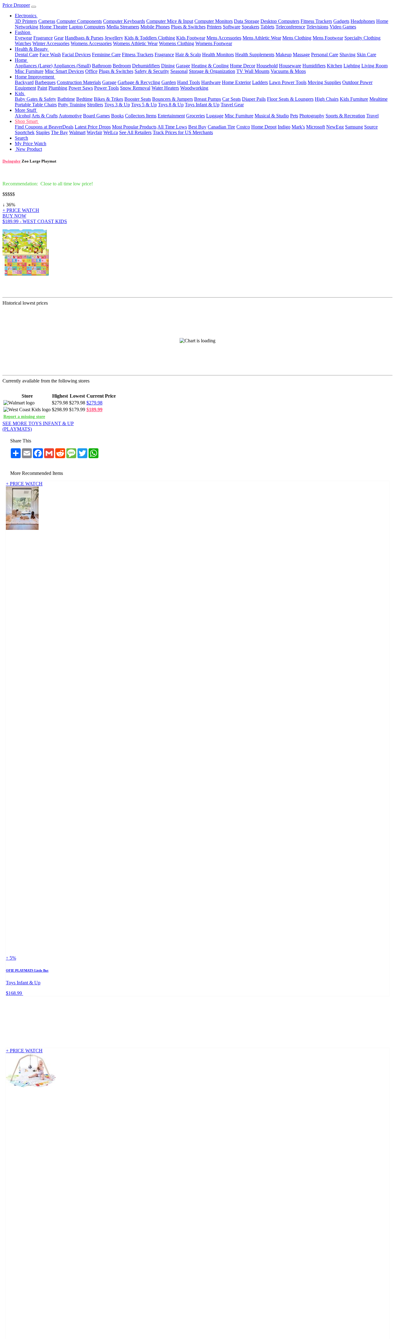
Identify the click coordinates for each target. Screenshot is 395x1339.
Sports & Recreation (345, 115)
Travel (372, 115)
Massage (301, 54)
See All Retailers (135, 132)
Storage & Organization (212, 71)
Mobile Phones (155, 26)
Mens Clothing (296, 37)
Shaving (347, 54)
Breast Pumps (207, 99)
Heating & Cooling (210, 65)
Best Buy (197, 126)
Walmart (77, 132)
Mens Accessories (223, 37)
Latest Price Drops (93, 126)
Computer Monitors (213, 21)
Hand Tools (188, 82)
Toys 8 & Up (171, 104)
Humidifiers (314, 65)
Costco (243, 126)
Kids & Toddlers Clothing (149, 37)
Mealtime (378, 99)
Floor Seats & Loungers (290, 99)
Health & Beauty (32, 49)
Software (231, 26)
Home (21, 60)
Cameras (46, 21)
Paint (42, 88)
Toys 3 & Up (117, 104)
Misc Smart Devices (64, 71)
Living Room (374, 65)
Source (371, 126)
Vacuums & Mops (288, 71)
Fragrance (43, 37)
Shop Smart (27, 121)
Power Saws (81, 88)
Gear (59, 37)
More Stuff (26, 110)
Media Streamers (122, 26)
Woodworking (194, 88)
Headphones (363, 21)
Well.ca (110, 132)
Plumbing (57, 88)
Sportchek (25, 132)
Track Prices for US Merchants (183, 132)
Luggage (214, 115)
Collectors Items (140, 115)
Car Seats (231, 99)
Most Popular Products (134, 126)
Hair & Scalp (188, 54)
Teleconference (290, 26)
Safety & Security (152, 71)
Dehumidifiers (146, 65)
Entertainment (171, 115)
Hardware (211, 82)
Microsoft (315, 126)
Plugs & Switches (188, 26)
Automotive (70, 115)
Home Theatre (54, 26)
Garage (183, 65)
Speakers (250, 26)
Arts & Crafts (44, 115)
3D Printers (26, 21)
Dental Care (26, 54)
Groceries (195, 115)
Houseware (290, 65)
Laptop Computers (87, 26)
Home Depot (263, 126)
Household (267, 65)
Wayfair (94, 132)
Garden (168, 82)
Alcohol (23, 115)
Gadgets (341, 21)
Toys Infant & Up (202, 104)
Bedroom (122, 65)
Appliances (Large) (33, 65)
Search (21, 138)
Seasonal (179, 71)
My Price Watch (30, 143)
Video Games (343, 26)
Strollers (95, 104)
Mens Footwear (328, 37)
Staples (43, 132)
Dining (168, 65)
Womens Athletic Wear (135, 43)
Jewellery (114, 37)
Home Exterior (236, 82)
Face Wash (50, 54)
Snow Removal (135, 88)
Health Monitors (218, 54)
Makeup (284, 54)
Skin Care (366, 54)
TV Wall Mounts (252, 71)
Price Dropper (16, 5)
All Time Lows (172, 126)
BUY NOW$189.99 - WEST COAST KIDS (34, 218)
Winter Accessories (50, 43)
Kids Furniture (354, 99)
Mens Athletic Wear (262, 37)
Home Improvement (35, 76)
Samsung (354, 126)
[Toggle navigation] (33, 7)
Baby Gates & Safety (35, 99)
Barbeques (45, 82)
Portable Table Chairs (36, 104)
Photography (311, 115)
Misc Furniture (29, 71)
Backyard (24, 82)
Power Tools (106, 88)
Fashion (23, 32)
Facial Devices (76, 54)
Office (91, 71)
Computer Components (79, 21)
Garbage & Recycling (139, 82)
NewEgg (335, 126)
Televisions (317, 26)
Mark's (298, 126)
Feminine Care (106, 54)
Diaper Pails (254, 99)
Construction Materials (79, 82)
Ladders (260, 82)
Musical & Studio (272, 115)
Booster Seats (137, 99)
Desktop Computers (279, 21)
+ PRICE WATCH (20, 210)
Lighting (351, 65)
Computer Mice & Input (169, 21)
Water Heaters (165, 88)
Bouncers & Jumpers (172, 99)
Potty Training (72, 104)
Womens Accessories (91, 43)
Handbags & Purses (84, 37)
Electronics (26, 15)
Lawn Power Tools (287, 82)
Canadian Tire (221, 126)
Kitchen (334, 65)
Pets (294, 115)
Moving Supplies (324, 82)
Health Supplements (254, 54)
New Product (28, 149)
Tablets (267, 26)
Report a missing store (24, 416)
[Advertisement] (223, 260)
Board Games (96, 115)
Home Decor (242, 65)
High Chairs (327, 99)
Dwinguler (11, 161)
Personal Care (324, 54)
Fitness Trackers (316, 21)
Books (117, 115)
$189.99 (94, 409)
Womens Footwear (213, 43)
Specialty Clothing (362, 37)
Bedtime (84, 99)
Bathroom (101, 65)
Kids (20, 93)
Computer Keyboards (124, 21)
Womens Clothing (176, 43)
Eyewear (23, 37)
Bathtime (66, 99)
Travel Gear (232, 104)
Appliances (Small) (72, 65)
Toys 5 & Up (144, 104)
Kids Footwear (190, 37)
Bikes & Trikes (108, 99)
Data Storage (246, 21)
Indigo (284, 126)
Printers (214, 26)
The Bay (59, 132)
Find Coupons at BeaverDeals (44, 126)
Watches (23, 43)
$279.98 (94, 402)
